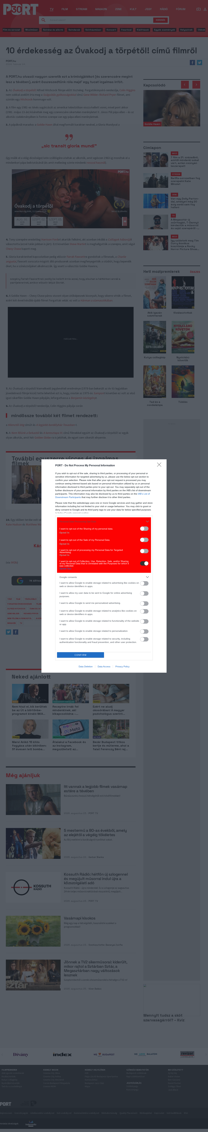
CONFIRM (81, 655)
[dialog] (104, 566)
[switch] (144, 528)
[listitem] (104, 521)
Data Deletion (86, 666)
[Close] (160, 466)
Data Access (104, 666)
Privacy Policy (122, 666)
